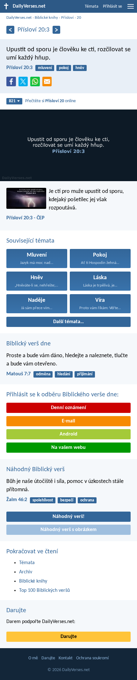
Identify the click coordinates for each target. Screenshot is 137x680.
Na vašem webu (68, 447)
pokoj (63, 68)
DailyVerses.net (19, 18)
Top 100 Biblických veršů (44, 590)
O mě (33, 658)
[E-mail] (48, 83)
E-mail (68, 421)
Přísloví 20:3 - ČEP (25, 218)
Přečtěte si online (50, 101)
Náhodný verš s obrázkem (68, 529)
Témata (91, 6)
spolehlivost (42, 500)
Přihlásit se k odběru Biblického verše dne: (62, 395)
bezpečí (66, 500)
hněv (80, 68)
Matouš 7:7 (18, 374)
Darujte (16, 610)
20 (79, 18)
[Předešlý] (10, 30)
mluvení (45, 68)
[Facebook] (12, 83)
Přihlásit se (112, 6)
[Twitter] (24, 83)
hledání (63, 374)
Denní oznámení (68, 407)
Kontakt (66, 658)
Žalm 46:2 (16, 499)
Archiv (25, 572)
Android (68, 434)
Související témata (30, 241)
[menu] (130, 9)
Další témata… (68, 321)
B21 (12, 101)
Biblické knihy (46, 18)
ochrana (87, 500)
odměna (43, 374)
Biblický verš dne (28, 344)
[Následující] (57, 30)
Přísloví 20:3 (19, 67)
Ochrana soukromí (92, 658)
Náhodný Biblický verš (35, 469)
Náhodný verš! (68, 516)
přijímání (84, 374)
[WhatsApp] (36, 82)
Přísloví (67, 18)
